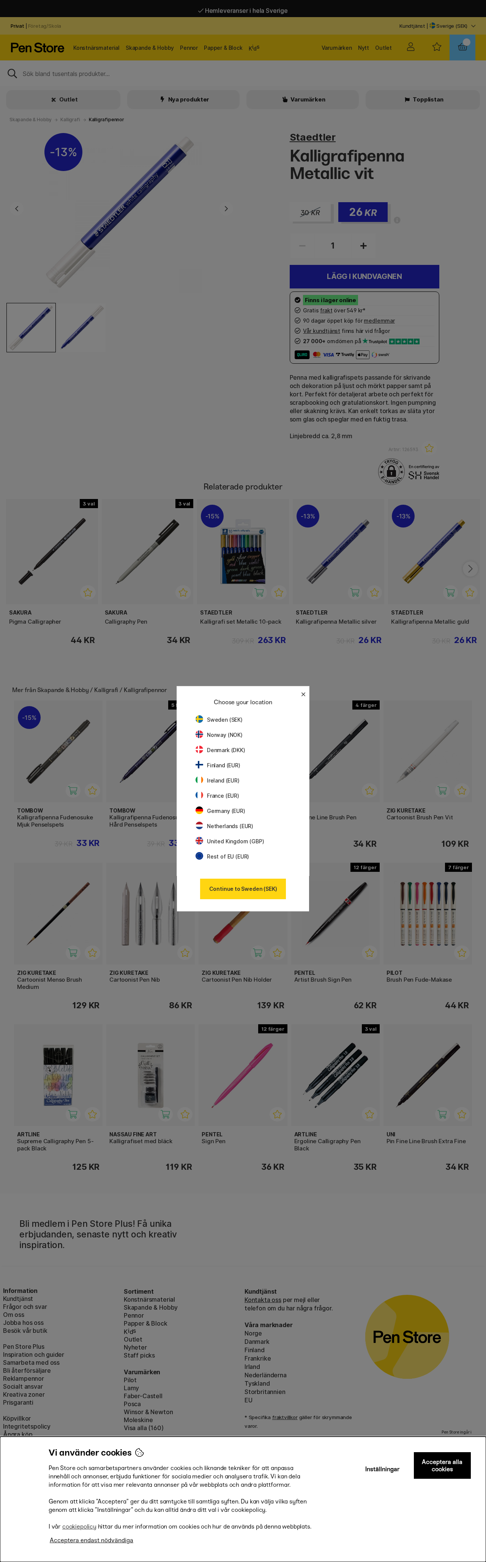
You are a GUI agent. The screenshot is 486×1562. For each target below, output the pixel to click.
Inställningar (382, 1469)
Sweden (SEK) (225, 719)
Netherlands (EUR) (230, 826)
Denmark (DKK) (226, 750)
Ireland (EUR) (223, 780)
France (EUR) (223, 795)
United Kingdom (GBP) (235, 841)
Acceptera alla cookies (442, 1465)
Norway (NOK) (225, 735)
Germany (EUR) (226, 811)
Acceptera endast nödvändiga (91, 1540)
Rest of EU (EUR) (228, 856)
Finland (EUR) (223, 765)
